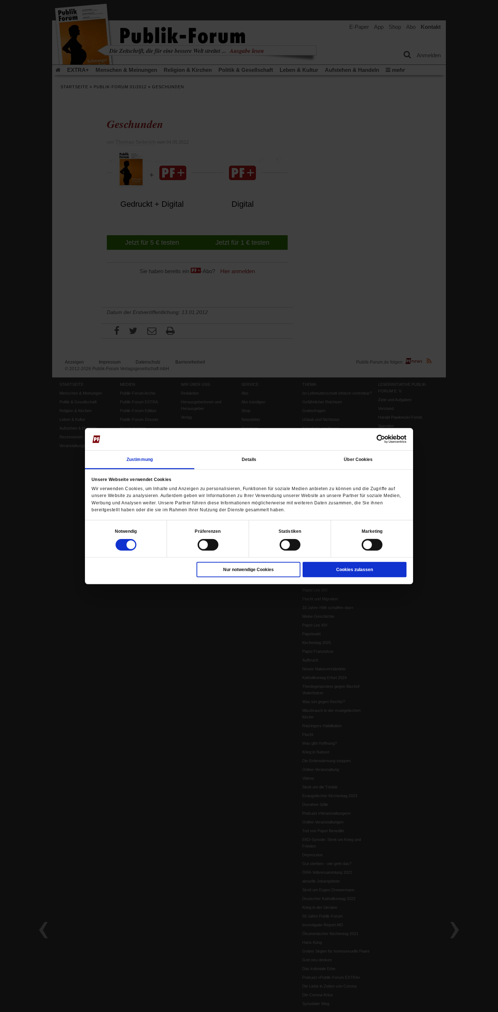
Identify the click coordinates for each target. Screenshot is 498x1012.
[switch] (208, 545)
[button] (126, 531)
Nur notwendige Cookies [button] (248, 569)
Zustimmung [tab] (140, 459)
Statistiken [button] (290, 531)
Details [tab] (249, 459)
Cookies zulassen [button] (354, 569)
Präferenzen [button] (208, 531)
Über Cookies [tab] (358, 459)
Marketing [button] (372, 531)
